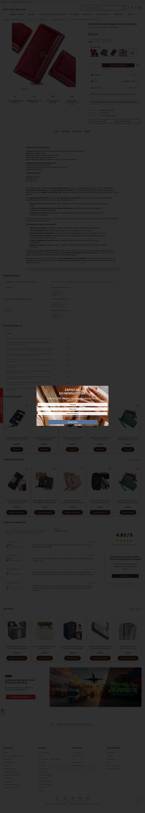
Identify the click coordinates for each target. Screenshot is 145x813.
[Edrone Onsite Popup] (72, 406)
